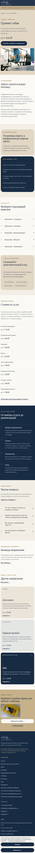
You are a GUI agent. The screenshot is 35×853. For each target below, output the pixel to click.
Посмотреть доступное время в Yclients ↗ (15, 399)
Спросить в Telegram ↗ (8, 500)
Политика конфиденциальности (11, 794)
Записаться (17, 850)
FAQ (2, 782)
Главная (3, 13)
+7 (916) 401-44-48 (17, 725)
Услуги (8, 13)
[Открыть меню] (32, 3)
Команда (3, 770)
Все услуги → (5, 582)
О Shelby (3, 776)
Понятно (17, 844)
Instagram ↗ (5, 814)
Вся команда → (6, 563)
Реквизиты (4, 785)
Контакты (4, 779)
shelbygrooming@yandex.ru (9, 808)
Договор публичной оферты (10, 788)
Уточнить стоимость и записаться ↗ (14, 43)
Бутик (2, 767)
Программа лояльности (8, 773)
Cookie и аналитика (7, 834)
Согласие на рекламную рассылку (11, 797)
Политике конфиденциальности (17, 841)
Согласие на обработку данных (11, 791)
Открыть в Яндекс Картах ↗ (9, 831)
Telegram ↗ (4, 811)
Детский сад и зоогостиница (10, 764)
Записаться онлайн (17, 721)
